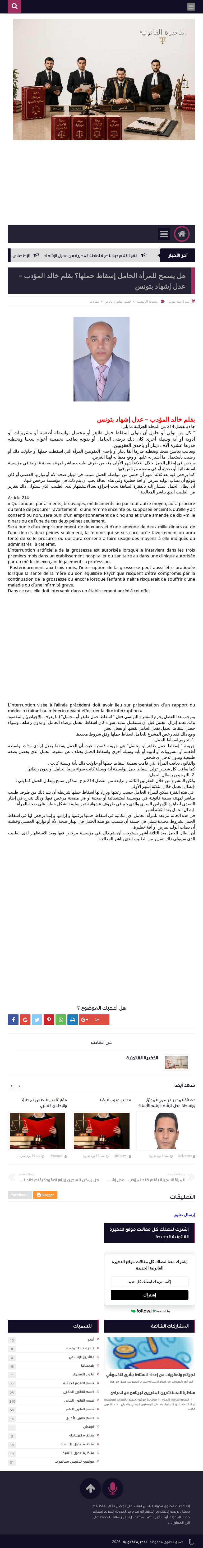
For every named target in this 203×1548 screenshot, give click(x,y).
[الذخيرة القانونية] (104, 79)
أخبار (90, 1339)
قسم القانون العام (80, 1409)
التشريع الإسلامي (81, 1357)
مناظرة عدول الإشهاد (77, 1444)
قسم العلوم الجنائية (78, 1383)
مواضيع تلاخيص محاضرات (74, 1461)
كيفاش (88, 1426)
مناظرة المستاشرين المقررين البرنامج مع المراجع (152, 1392)
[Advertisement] (101, 182)
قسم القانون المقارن (78, 1391)
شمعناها (87, 1365)
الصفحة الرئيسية (147, 301)
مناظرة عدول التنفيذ (78, 1452)
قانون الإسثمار (83, 1374)
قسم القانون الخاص (79, 1400)
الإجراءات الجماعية (80, 1348)
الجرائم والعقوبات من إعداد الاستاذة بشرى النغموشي (150, 1375)
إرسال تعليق (184, 1214)
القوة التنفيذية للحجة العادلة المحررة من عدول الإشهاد (113, 255)
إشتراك (149, 1295)
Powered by (162, 1311)
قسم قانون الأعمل (80, 1418)
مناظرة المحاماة (81, 1435)
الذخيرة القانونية (135, 1542)
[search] (14, 6)
